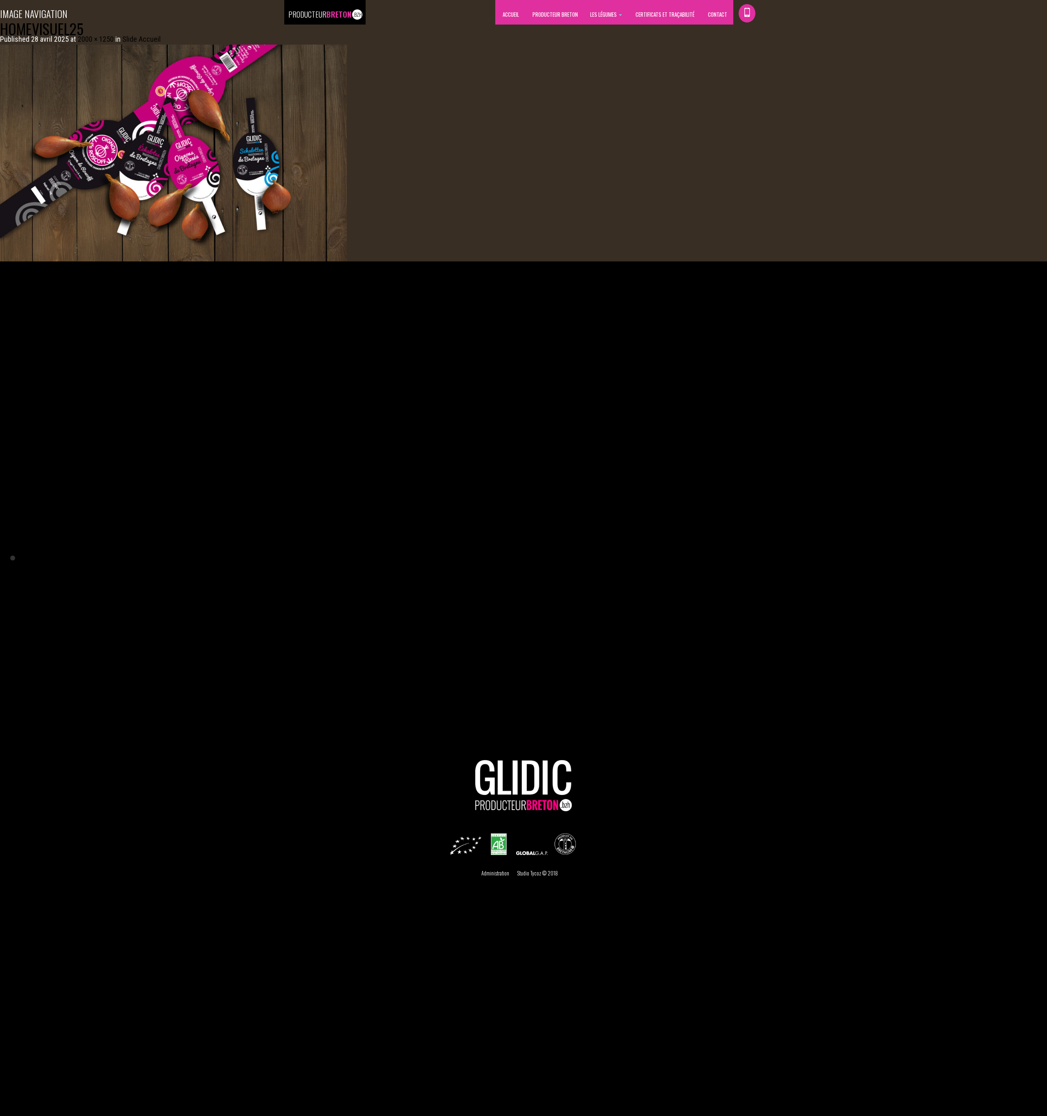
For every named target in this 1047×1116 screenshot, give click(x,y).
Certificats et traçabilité (664, 14)
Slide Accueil (141, 39)
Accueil (510, 14)
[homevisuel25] (173, 152)
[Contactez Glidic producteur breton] (747, 13)
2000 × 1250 (96, 39)
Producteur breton (554, 14)
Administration (495, 873)
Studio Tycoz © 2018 (537, 873)
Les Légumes (604, 14)
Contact (717, 14)
